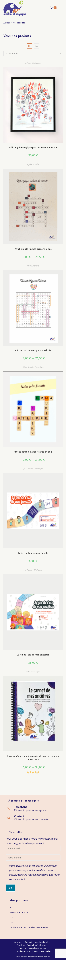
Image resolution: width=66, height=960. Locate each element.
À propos (18, 942)
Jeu (24, 468)
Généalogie (36, 63)
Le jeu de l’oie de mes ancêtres (33, 654)
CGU (11, 922)
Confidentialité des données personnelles (28, 927)
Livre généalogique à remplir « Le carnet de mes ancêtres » (33, 758)
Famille (36, 164)
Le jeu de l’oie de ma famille (33, 553)
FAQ (10, 907)
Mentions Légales (42, 942)
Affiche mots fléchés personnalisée (33, 248)
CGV (11, 917)
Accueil (6, 22)
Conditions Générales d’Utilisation (32, 945)
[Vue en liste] (36, 46)
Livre (28, 671)
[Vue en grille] (29, 46)
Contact (28, 942)
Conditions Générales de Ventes (32, 948)
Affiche (28, 63)
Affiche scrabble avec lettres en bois (33, 451)
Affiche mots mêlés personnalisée (33, 350)
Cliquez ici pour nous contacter (32, 819)
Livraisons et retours (18, 912)
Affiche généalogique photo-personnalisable (33, 147)
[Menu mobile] (59, 8)
